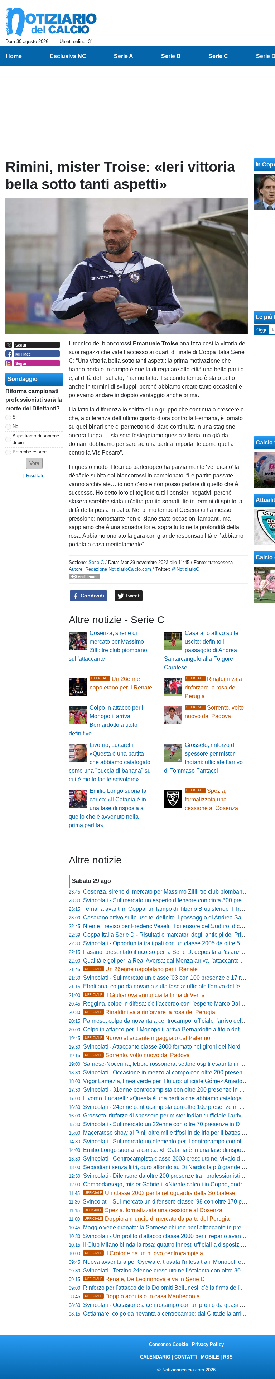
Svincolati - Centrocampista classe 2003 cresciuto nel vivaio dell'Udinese (176, 1159)
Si (15, 417)
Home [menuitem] (14, 56)
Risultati (34, 475)
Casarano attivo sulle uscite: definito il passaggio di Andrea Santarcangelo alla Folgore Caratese (201, 650)
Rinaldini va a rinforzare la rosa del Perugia (213, 687)
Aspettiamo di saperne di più (36, 439)
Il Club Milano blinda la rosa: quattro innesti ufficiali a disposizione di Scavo (178, 1245)
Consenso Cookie (168, 1344)
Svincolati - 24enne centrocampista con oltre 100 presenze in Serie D (171, 1107)
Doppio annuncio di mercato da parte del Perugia (157, 1219)
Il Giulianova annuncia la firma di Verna (145, 995)
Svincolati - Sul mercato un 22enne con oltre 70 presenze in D (161, 1124)
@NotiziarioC (185, 569)
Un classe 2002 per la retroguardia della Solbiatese (160, 1193)
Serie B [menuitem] (171, 56)
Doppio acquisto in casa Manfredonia (142, 1296)
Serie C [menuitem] (218, 56)
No (15, 426)
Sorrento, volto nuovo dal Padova (137, 1055)
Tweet (132, 595)
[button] (34, 463)
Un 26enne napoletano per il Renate (141, 969)
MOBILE (210, 1357)
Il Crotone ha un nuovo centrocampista (144, 1253)
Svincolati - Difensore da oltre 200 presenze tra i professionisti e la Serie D (177, 1176)
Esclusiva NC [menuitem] (68, 56)
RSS (228, 1357)
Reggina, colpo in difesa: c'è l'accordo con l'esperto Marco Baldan (166, 1004)
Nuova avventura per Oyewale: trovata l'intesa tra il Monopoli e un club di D (178, 1262)
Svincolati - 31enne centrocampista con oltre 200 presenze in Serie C (171, 1090)
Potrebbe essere (30, 452)
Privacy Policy (208, 1344)
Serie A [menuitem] (123, 56)
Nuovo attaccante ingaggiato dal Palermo (147, 1038)
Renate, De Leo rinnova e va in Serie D (145, 1279)
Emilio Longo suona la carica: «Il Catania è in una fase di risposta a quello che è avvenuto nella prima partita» (107, 808)
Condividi (91, 595)
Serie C (96, 562)
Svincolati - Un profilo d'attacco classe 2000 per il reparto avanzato (167, 1236)
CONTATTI (185, 1357)
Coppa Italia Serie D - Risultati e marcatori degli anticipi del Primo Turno (174, 935)
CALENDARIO (155, 1357)
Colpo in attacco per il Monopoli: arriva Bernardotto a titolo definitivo (168, 1029)
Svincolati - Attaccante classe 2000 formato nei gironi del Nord (161, 1047)
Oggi (261, 330)
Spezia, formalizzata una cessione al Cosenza (211, 799)
